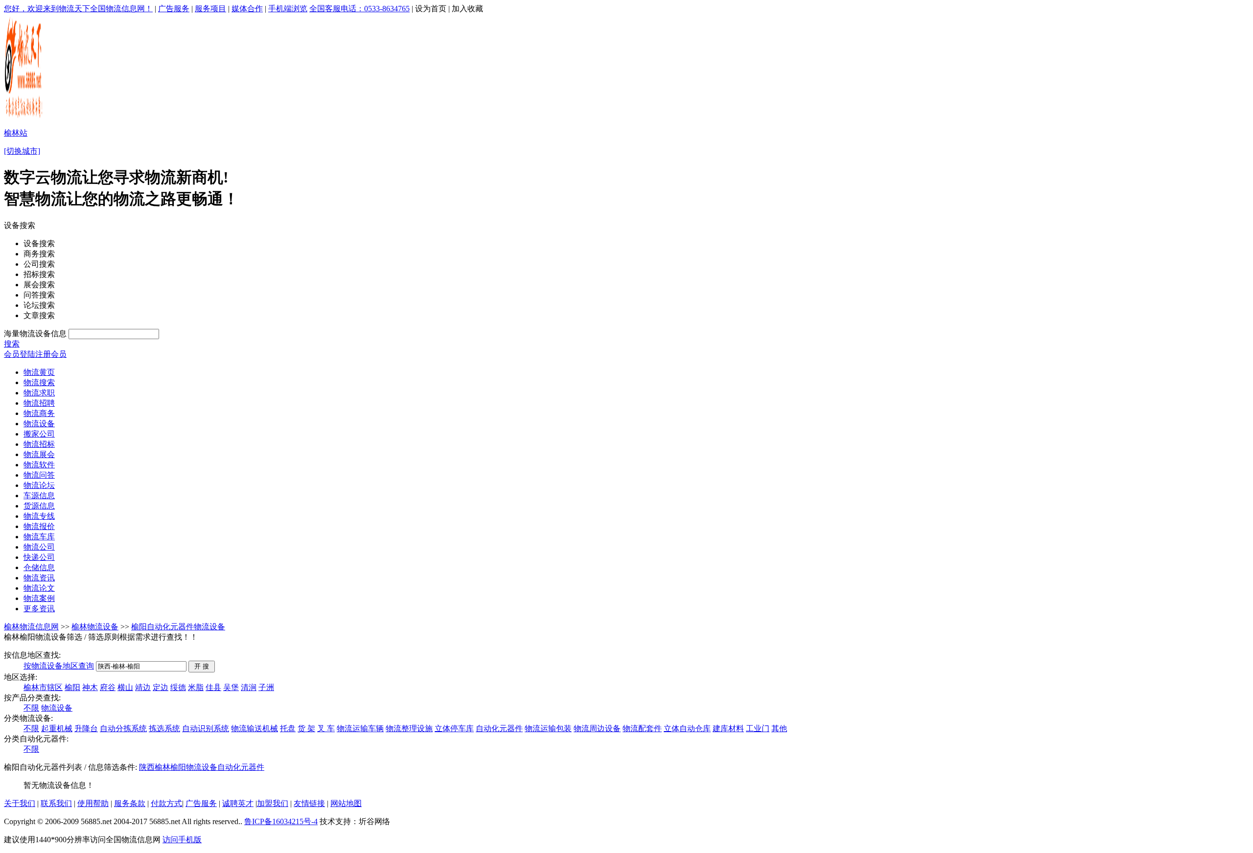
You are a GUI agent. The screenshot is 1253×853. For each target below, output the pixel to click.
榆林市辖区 (43, 687)
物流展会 (39, 454)
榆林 (162, 767)
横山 (125, 687)
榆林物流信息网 (31, 626)
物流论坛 (39, 485)
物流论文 (39, 588)
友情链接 (309, 803)
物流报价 (39, 526)
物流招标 (39, 444)
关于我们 (19, 803)
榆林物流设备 (94, 626)
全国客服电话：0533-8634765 (359, 8)
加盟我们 (272, 803)
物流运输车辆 (360, 728)
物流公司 (39, 547)
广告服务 (173, 8)
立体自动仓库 (687, 728)
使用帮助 (93, 803)
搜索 (12, 344)
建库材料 (728, 728)
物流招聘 (39, 403)
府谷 (108, 687)
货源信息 (39, 506)
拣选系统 (164, 728)
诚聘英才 (238, 803)
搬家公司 (39, 434)
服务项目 (210, 8)
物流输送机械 (254, 728)
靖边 (143, 687)
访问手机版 (182, 839)
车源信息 (39, 495)
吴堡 (231, 687)
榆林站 (15, 133)
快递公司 (39, 557)
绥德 (178, 687)
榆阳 (72, 687)
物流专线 (39, 516)
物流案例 (39, 598)
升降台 (86, 728)
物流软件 (39, 465)
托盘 (288, 728)
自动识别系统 (205, 728)
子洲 (266, 687)
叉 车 (326, 728)
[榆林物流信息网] (24, 118)
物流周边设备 (597, 728)
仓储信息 (39, 567)
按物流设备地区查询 (58, 666)
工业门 (757, 728)
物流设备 (39, 423)
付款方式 (166, 803)
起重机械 (56, 728)
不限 (31, 708)
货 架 (306, 728)
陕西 (147, 767)
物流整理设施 (409, 728)
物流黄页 (39, 372)
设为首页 (430, 8)
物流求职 (39, 393)
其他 (779, 728)
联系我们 (56, 803)
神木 (90, 687)
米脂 (196, 687)
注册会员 (51, 354)
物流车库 (39, 536)
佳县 (213, 687)
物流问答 (39, 475)
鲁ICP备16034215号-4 (281, 821)
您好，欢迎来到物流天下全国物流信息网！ (78, 8)
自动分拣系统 (123, 728)
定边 (160, 687)
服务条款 (129, 803)
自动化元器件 (499, 728)
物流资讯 (39, 578)
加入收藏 (467, 8)
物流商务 (39, 413)
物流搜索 (39, 382)
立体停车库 (454, 728)
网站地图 (346, 803)
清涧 (248, 687)
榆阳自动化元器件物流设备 (178, 626)
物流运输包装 (548, 728)
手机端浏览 (287, 8)
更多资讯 (39, 608)
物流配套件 (642, 728)
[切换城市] (22, 151)
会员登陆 (19, 354)
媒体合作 (247, 8)
